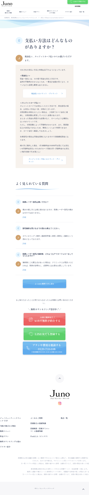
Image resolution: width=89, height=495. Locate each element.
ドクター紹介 (68, 12)
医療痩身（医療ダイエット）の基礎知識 (39, 429)
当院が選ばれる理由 (8, 12)
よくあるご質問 (36, 418)
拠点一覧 (81, 12)
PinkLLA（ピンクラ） (39, 436)
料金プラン (37, 12)
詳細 (24, 217)
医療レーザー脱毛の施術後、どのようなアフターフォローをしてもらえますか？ (48, 254)
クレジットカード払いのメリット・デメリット (44, 160)
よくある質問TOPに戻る (44, 283)
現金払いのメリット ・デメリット (44, 93)
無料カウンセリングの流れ (10, 441)
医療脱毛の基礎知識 (38, 423)
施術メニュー (22, 12)
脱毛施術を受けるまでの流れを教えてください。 (42, 228)
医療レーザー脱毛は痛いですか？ (36, 202)
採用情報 (77, 6)
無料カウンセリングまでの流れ (52, 12)
